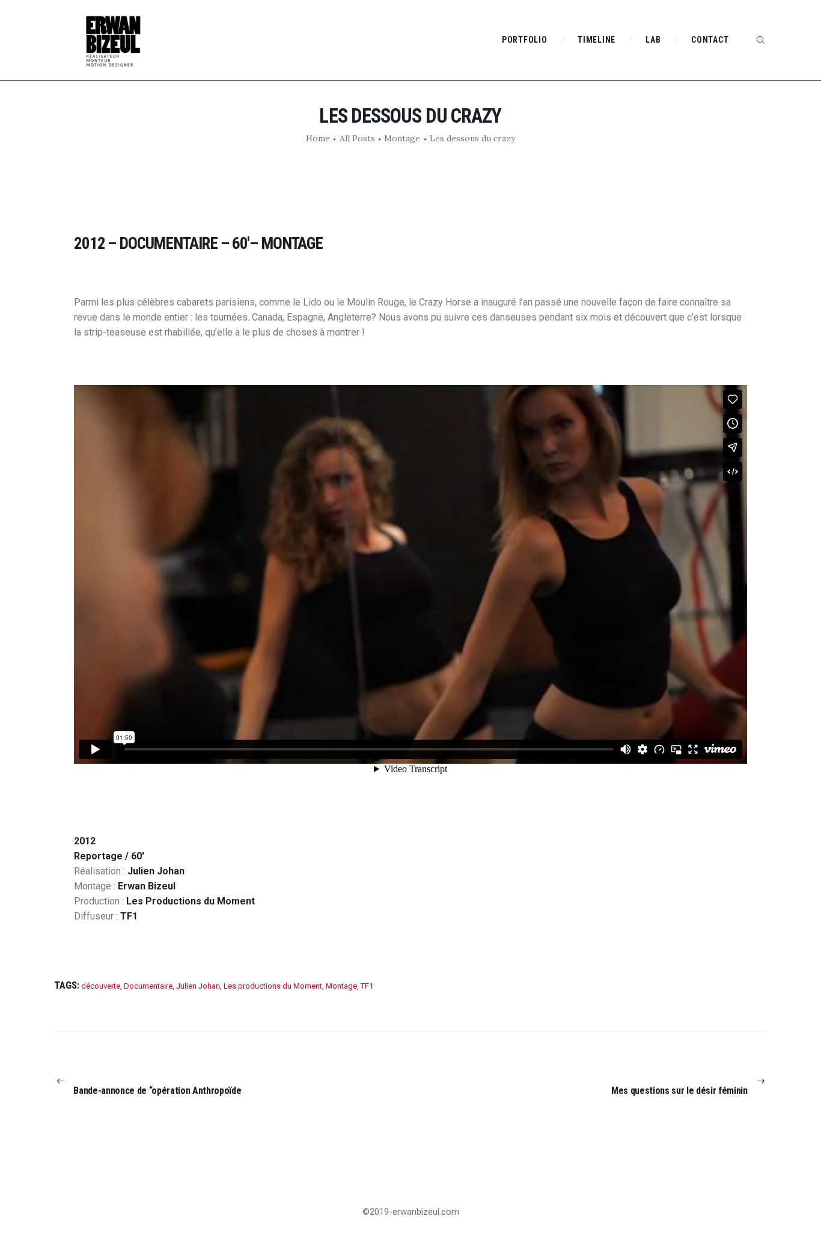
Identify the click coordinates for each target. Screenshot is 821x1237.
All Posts (357, 138)
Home (318, 138)
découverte (100, 985)
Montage (402, 138)
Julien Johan (198, 985)
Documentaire (148, 985)
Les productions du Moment (273, 985)
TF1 (367, 985)
